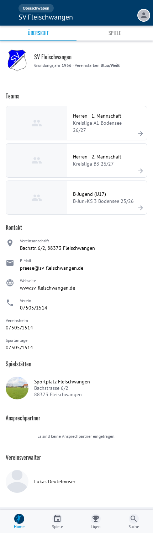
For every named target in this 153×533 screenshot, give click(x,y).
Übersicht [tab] (38, 33)
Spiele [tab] (115, 33)
